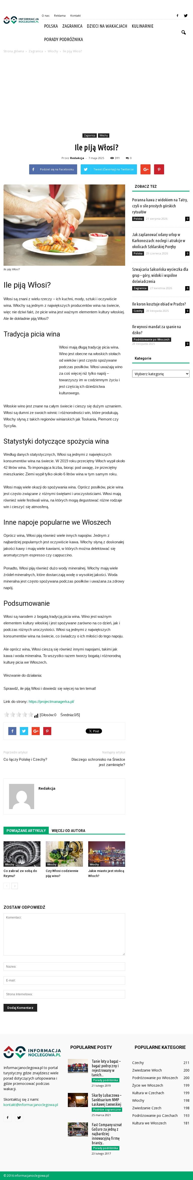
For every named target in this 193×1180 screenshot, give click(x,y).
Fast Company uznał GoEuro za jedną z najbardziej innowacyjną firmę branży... (107, 1133)
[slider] (19, 714)
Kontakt (75, 15)
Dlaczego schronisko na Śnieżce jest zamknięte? (98, 762)
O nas (45, 15)
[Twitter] (185, 16)
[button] (183, 33)
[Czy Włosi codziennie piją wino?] (64, 854)
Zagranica (72, 25)
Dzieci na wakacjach (107, 25)
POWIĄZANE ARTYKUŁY (26, 831)
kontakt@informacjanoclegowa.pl (31, 1104)
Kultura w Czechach (148, 1092)
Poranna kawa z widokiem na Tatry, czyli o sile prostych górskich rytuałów (160, 205)
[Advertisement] (96, 94)
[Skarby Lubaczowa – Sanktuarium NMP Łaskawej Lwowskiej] (78, 1100)
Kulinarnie (143, 25)
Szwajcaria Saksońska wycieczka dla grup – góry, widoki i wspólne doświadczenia (160, 275)
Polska (51, 25)
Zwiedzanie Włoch (147, 1070)
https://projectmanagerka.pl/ (51, 701)
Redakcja (77, 158)
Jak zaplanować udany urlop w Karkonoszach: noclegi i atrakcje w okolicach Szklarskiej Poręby (158, 240)
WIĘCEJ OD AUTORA (68, 831)
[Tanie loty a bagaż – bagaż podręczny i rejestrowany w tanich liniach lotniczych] (78, 1066)
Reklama (60, 15)
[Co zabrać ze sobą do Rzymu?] (22, 854)
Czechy (138, 311)
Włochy (104, 135)
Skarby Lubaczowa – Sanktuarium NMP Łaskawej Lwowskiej (106, 1100)
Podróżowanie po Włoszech (152, 339)
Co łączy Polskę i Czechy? (25, 759)
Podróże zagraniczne (107, 1109)
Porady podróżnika (63, 39)
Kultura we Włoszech (149, 1123)
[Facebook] (177, 16)
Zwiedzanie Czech (146, 1108)
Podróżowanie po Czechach (155, 1115)
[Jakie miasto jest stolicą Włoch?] (106, 854)
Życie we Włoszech (147, 1085)
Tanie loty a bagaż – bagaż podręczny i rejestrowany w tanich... (106, 1068)
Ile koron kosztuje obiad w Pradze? (159, 303)
